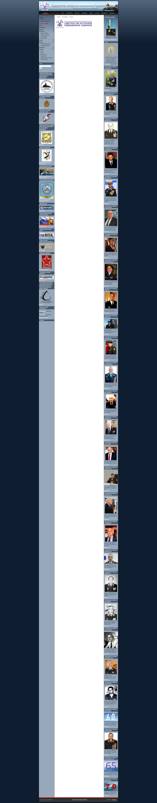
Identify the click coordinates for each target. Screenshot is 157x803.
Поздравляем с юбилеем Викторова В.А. (110, 391)
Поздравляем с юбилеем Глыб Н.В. (110, 289)
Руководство (69, 13)
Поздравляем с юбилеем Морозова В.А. (110, 177)
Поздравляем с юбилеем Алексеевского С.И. (110, 758)
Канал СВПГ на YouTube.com (110, 39)
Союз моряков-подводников (46, 180)
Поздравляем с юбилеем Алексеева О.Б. (110, 206)
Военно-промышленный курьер (45, 230)
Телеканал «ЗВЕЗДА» (45, 253)
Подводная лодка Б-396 (45, 166)
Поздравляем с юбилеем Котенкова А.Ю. (110, 337)
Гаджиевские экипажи (44, 45)
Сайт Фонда (41, 93)
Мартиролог (104, 13)
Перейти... (41, 304)
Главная (45, 13)
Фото (62, 13)
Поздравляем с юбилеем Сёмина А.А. (110, 572)
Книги (41, 50)
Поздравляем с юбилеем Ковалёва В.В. (110, 710)
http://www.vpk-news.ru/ (44, 237)
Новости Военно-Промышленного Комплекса (46, 241)
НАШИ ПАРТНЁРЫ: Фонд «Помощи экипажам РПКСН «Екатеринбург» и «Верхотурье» (46, 75)
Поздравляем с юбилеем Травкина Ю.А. (110, 119)
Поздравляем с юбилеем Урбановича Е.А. (110, 683)
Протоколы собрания (44, 34)
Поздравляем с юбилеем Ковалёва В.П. (110, 779)
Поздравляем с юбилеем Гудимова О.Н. (110, 522)
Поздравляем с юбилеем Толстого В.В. (110, 443)
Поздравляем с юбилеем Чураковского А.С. (110, 657)
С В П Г (106, 42)
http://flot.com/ (42, 210)
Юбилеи (71, 16)
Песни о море (43, 54)
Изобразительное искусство (46, 57)
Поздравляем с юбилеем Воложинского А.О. (110, 261)
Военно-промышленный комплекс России (45, 214)
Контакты (77, 13)
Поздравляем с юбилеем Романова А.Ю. (110, 550)
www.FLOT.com (43, 203)
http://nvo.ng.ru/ (42, 280)
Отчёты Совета (43, 36)
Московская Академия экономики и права (45, 111)
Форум (91, 13)
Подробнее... (41, 107)
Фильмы (42, 52)
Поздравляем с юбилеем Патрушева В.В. (110, 629)
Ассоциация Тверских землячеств (44, 97)
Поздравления (65, 16)
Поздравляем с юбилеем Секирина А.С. (110, 417)
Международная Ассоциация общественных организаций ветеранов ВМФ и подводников (46, 127)
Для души (112, 13)
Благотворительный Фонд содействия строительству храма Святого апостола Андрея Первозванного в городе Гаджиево (46, 285)
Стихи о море (43, 55)
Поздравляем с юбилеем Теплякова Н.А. (110, 67)
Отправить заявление (43, 317)
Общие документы (44, 33)
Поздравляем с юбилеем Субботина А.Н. (110, 468)
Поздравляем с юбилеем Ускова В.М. (110, 235)
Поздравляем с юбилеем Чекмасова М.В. (110, 730)
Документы (84, 13)
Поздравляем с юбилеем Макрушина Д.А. (110, 494)
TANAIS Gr (114, 799)
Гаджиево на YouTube (110, 17)
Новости (42, 18)
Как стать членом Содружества (43, 307)
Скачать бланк (42, 311)
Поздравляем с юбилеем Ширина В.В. (110, 316)
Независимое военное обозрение (44, 273)
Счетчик (42, 320)
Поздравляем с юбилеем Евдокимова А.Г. (110, 149)
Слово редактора (44, 59)
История (97, 13)
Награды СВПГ (43, 38)
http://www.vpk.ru (42, 226)
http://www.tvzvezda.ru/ (43, 269)
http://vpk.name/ (42, 250)
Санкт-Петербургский (45, 147)
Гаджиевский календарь (45, 43)
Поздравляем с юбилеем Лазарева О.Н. (110, 601)
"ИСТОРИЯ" (107, 64)
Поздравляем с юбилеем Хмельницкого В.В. (110, 93)
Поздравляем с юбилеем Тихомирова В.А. (110, 363)
